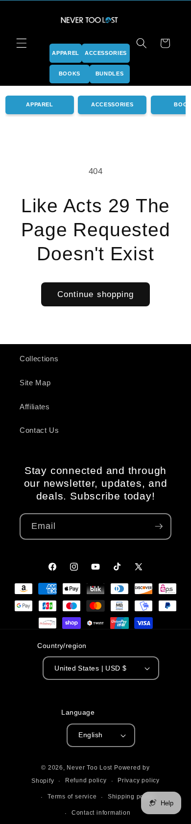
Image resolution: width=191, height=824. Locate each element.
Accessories (106, 53)
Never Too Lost (89, 767)
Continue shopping (95, 294)
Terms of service (72, 796)
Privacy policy (139, 780)
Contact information (101, 812)
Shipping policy (131, 796)
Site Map (35, 382)
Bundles (110, 73)
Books (69, 73)
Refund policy (86, 780)
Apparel (65, 53)
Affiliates (35, 406)
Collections (39, 358)
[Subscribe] (158, 526)
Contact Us (39, 430)
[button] (21, 43)
